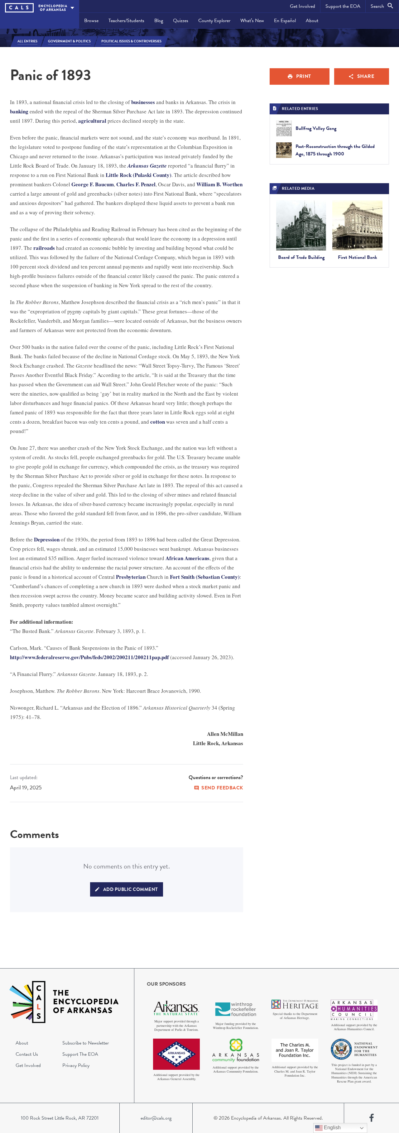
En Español (285, 20)
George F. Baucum (92, 184)
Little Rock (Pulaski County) (138, 175)
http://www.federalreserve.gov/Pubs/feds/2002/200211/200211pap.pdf (89, 657)
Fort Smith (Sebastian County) (205, 577)
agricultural (92, 121)
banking (19, 111)
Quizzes (180, 20)
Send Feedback (222, 788)
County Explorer (214, 20)
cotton (157, 422)
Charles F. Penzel (136, 184)
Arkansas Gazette (147, 165)
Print (303, 76)
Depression (47, 539)
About (312, 20)
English (332, 1127)
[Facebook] (371, 1118)
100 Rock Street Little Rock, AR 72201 (60, 1118)
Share (365, 76)
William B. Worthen (219, 184)
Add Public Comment (130, 889)
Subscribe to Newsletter (85, 1043)
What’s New (252, 20)
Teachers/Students (126, 20)
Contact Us (27, 1054)
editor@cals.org (156, 1118)
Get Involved (302, 6)
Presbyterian (131, 577)
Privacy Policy (75, 1065)
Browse (91, 20)
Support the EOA (342, 6)
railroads (44, 248)
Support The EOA (80, 1054)
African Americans (187, 558)
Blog (158, 20)
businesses (143, 102)
